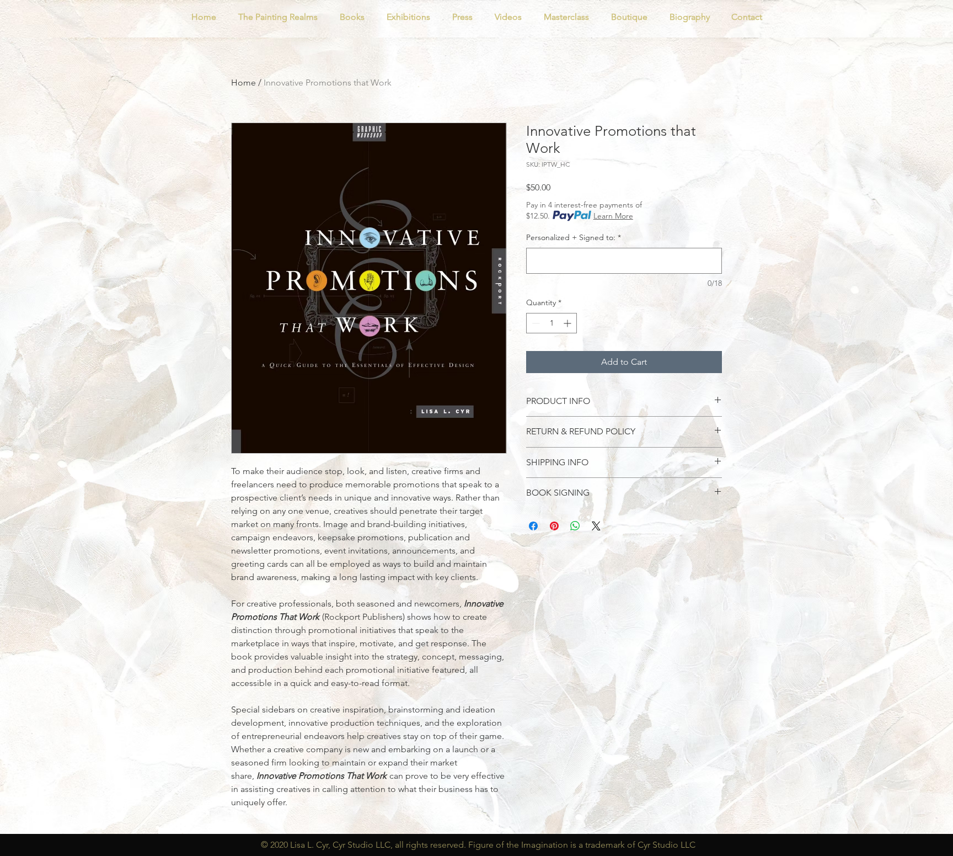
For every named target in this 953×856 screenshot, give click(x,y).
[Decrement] (535, 323)
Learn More (613, 216)
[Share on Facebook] (533, 526)
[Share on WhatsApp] (575, 526)
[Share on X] (596, 526)
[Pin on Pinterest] (554, 526)
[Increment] (568, 323)
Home (243, 82)
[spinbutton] (551, 323)
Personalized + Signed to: (573, 237)
